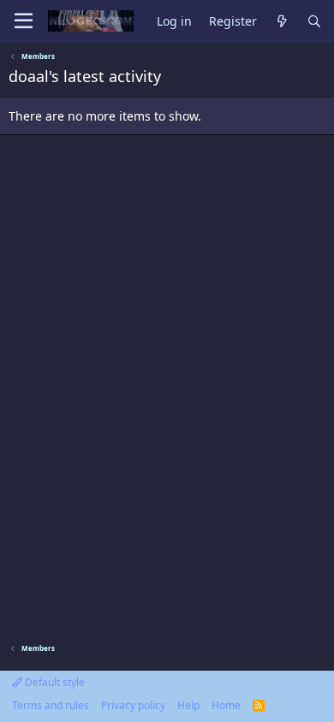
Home (226, 705)
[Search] (314, 22)
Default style (53, 682)
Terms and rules (50, 705)
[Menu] (23, 21)
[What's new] (281, 22)
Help (188, 705)
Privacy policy (133, 705)
